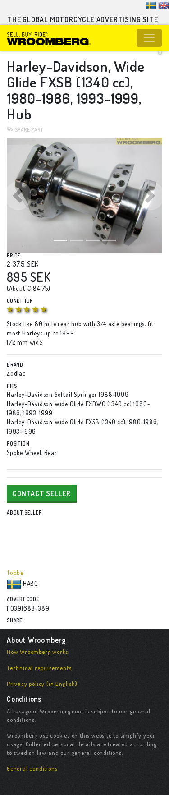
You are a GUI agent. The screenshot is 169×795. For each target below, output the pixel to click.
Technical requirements (39, 667)
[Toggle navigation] (149, 38)
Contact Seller (42, 493)
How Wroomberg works (37, 651)
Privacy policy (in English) (42, 683)
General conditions (32, 768)
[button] (18, 195)
